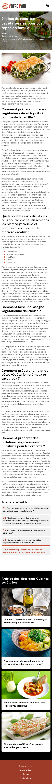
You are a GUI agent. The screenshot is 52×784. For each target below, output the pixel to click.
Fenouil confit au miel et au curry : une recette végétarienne (24, 704)
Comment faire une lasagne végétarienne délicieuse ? (24, 531)
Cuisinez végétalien (9, 36)
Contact (26, 774)
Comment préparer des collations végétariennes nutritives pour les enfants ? (25, 551)
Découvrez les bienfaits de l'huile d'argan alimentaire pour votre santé (25, 621)
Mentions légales (26, 778)
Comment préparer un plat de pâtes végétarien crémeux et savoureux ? (22, 541)
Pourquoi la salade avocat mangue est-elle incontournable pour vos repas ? (25, 663)
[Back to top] (45, 777)
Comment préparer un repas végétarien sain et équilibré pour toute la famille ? (25, 509)
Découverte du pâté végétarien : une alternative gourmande (23, 746)
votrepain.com (27, 766)
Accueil (4, 33)
